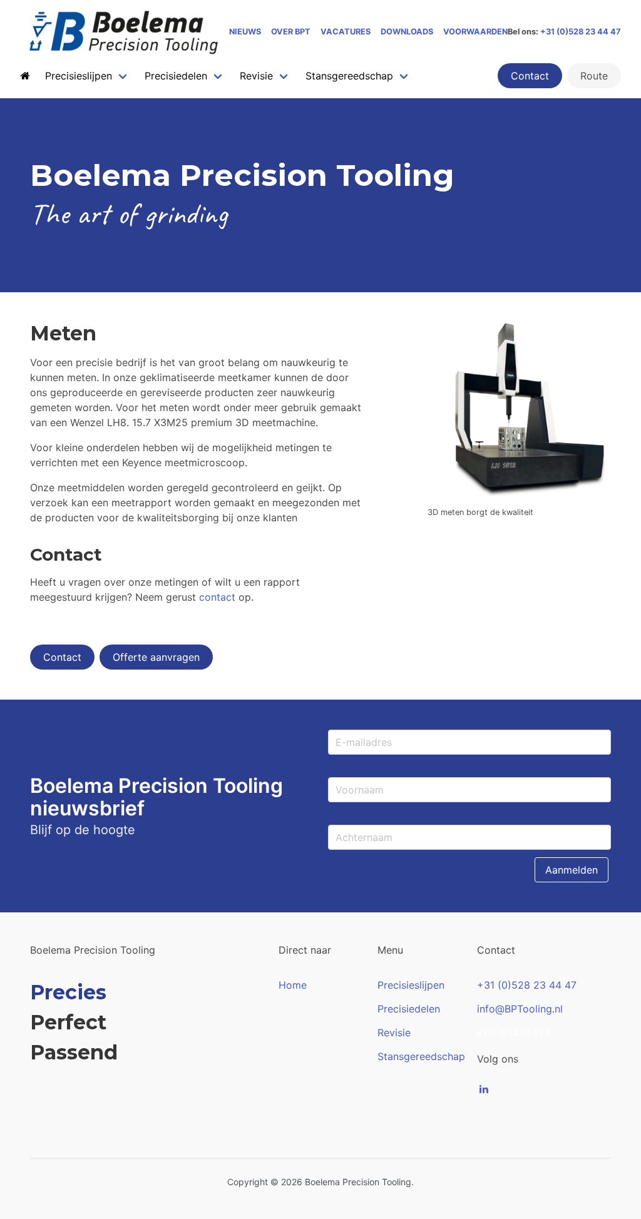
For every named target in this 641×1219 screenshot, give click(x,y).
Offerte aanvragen (156, 657)
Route (594, 75)
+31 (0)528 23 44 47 (580, 31)
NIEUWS (245, 31)
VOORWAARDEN (475, 31)
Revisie (394, 1032)
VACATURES (345, 31)
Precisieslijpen (410, 985)
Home (293, 985)
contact (217, 597)
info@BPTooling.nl (520, 1008)
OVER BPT (290, 31)
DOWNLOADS (407, 31)
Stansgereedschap (421, 1056)
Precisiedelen (408, 1008)
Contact (530, 75)
